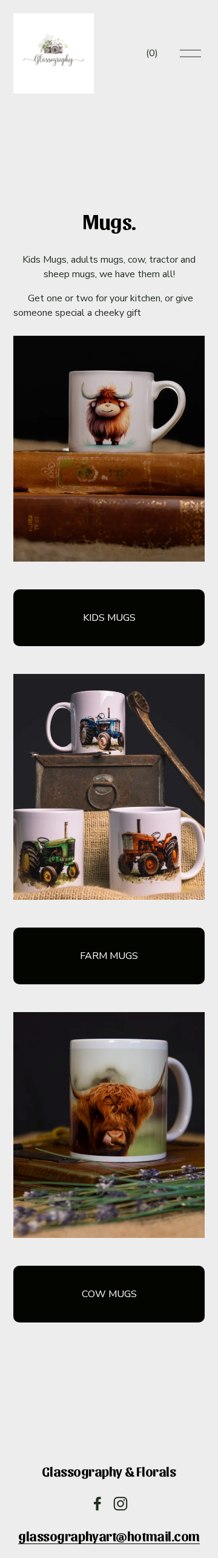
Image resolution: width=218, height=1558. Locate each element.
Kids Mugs (109, 617)
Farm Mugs (109, 956)
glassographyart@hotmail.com (109, 1536)
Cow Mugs (109, 1294)
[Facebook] (97, 1503)
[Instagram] (120, 1503)
